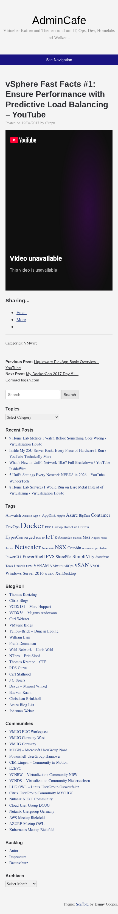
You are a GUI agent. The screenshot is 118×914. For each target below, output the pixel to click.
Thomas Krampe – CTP (27, 661)
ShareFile (63, 556)
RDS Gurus (18, 667)
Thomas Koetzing (23, 594)
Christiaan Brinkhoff (25, 698)
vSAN (82, 565)
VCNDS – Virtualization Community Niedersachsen (49, 780)
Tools (9, 566)
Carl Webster (19, 618)
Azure (72, 514)
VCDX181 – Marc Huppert (30, 606)
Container (100, 514)
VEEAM (41, 565)
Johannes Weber (21, 710)
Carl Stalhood (20, 674)
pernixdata (101, 548)
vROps (69, 566)
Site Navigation (59, 60)
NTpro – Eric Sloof (24, 655)
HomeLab (70, 527)
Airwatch (13, 515)
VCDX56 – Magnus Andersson (33, 612)
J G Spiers (17, 680)
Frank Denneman (22, 643)
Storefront (102, 556)
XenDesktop (65, 573)
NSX (60, 547)
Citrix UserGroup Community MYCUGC (41, 792)
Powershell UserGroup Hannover (35, 756)
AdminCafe (59, 20)
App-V (37, 516)
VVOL (95, 565)
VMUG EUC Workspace (28, 731)
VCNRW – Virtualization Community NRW (43, 774)
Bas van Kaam (20, 692)
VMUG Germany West (27, 737)
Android (27, 516)
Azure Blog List (21, 704)
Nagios (95, 537)
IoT (50, 536)
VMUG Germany (22, 743)
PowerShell (34, 556)
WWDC (49, 574)
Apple (61, 515)
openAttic (88, 548)
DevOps (12, 526)
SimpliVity (83, 556)
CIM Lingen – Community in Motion (38, 762)
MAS (86, 537)
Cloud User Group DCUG (29, 805)
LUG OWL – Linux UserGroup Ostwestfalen (44, 786)
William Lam (19, 637)
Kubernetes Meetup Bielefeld (31, 829)
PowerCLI (13, 556)
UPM (29, 566)
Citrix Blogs (18, 600)
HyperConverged (20, 537)
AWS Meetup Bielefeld (27, 817)
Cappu (50, 122)
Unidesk (19, 566)
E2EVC (15, 768)
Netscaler (28, 546)
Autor (13, 850)
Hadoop (57, 527)
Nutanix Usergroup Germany (31, 811)
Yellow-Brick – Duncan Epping (33, 631)
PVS (50, 556)
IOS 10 (40, 537)
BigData (84, 515)
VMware (30, 343)
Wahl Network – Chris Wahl (31, 649)
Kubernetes (63, 537)
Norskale (48, 548)
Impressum (17, 856)
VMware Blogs (21, 625)
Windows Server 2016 (24, 573)
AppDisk (49, 515)
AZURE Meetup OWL (26, 823)
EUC (48, 527)
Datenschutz (18, 862)
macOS (77, 537)
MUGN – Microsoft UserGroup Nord (38, 749)
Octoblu (74, 547)
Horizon (83, 527)
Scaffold (82, 904)
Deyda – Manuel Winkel (28, 686)
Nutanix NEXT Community (31, 798)
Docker (32, 525)
